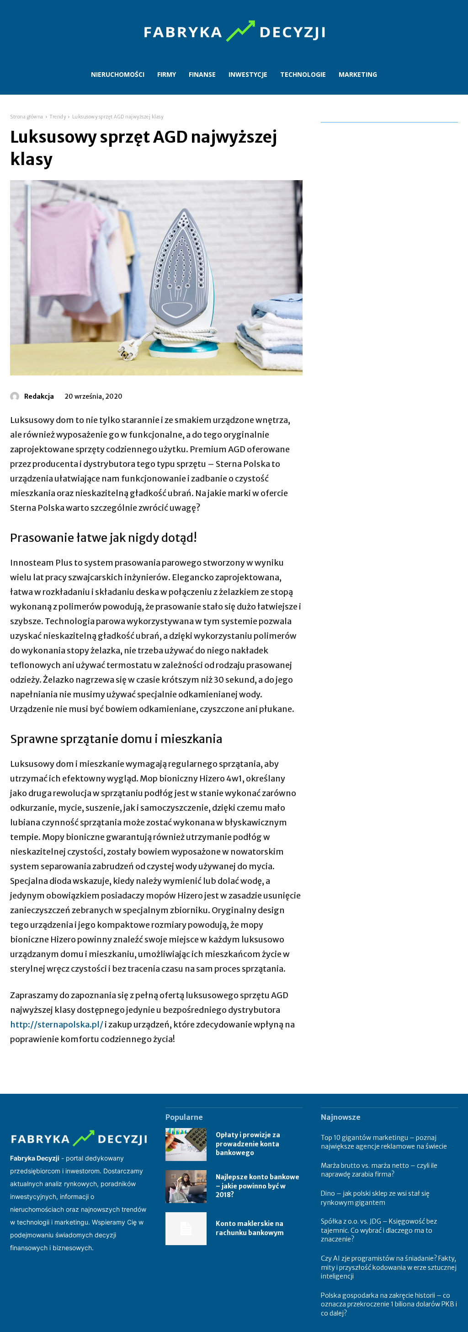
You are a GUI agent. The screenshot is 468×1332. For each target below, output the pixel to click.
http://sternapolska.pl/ (56, 1024)
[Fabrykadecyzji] (234, 32)
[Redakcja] (16, 396)
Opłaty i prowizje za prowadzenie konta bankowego (248, 1144)
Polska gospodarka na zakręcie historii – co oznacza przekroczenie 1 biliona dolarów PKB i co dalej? (389, 1304)
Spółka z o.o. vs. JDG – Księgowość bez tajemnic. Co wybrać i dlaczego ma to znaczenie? (379, 1230)
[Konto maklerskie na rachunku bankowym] (186, 1228)
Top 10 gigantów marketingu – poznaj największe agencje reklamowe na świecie (384, 1142)
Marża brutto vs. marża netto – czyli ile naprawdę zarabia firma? (379, 1170)
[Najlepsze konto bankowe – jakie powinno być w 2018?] (186, 1186)
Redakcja (39, 396)
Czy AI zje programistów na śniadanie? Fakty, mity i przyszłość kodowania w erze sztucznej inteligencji (389, 1267)
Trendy (57, 117)
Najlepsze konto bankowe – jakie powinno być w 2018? (257, 1186)
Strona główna (26, 117)
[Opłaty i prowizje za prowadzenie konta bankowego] (186, 1144)
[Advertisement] (389, 184)
